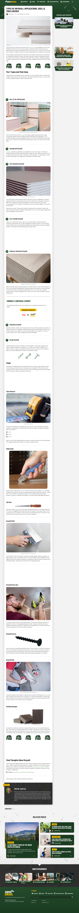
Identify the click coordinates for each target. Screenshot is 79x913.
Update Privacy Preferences (10, 899)
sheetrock (32, 47)
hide (13, 809)
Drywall (22, 135)
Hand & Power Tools (54, 2)
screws (46, 695)
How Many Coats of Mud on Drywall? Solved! (23, 772)
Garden (33, 2)
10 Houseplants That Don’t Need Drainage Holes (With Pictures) (61, 827)
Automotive (25, 2)
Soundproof (8, 151)
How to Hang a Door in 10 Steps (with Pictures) (61, 853)
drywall (35, 290)
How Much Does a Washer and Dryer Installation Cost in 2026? (62, 840)
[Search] (72, 897)
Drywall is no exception (38, 766)
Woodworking (66, 2)
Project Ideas (42, 2)
